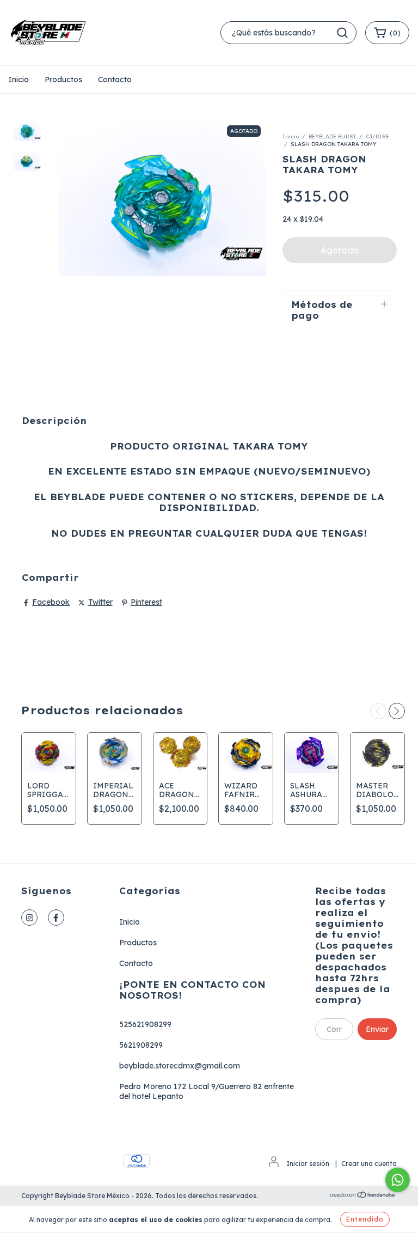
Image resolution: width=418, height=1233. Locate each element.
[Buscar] (342, 32)
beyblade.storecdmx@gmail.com (179, 1066)
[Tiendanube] (363, 1196)
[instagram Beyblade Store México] (29, 917)
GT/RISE (377, 136)
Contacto (115, 79)
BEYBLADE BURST (332, 136)
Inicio (18, 79)
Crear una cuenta (369, 1163)
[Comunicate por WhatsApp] (397, 1180)
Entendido (365, 1219)
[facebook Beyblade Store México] (56, 917)
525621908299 (145, 1024)
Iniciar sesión (307, 1163)
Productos (63, 79)
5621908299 (141, 1045)
